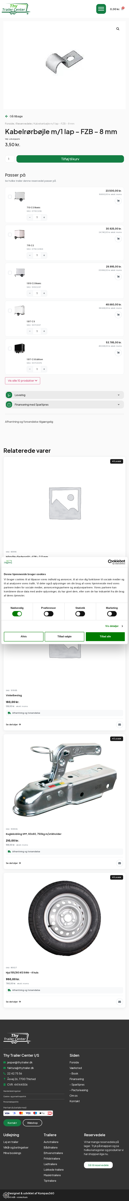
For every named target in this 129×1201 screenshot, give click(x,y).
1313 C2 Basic (34, 283)
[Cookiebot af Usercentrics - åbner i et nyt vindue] (110, 562)
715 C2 (30, 245)
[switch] (48, 613)
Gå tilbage (16, 116)
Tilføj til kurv (70, 159)
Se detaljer (12, 724)
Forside (9, 123)
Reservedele (24, 123)
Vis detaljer (112, 626)
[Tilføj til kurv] (118, 200)
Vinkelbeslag (14, 695)
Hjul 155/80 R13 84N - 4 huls (22, 972)
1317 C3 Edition (35, 359)
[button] (118, 29)
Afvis (24, 636)
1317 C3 (31, 321)
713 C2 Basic (33, 207)
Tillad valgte (64, 636)
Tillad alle (105, 636)
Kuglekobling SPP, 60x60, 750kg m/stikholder (33, 834)
